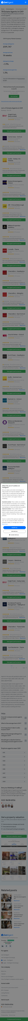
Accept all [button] (14, 527)
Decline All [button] (14, 531)
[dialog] (14, 510)
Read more (5, 524)
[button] (14, 535)
